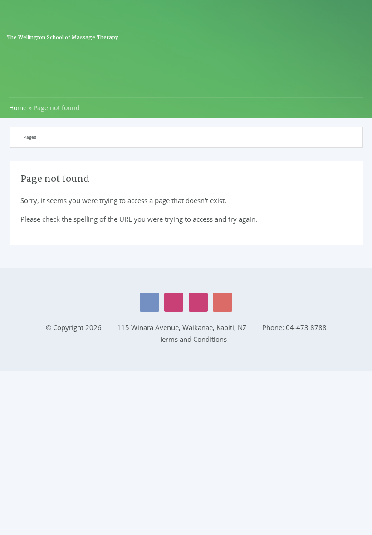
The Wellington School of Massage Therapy (62, 37)
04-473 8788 (306, 327)
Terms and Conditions (193, 339)
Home (18, 107)
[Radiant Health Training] (198, 302)
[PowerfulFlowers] (173, 302)
